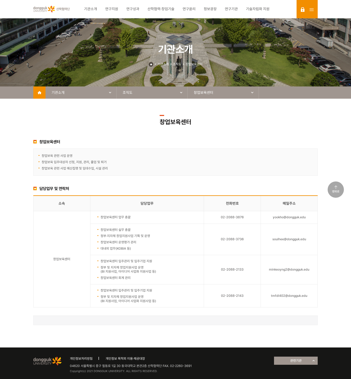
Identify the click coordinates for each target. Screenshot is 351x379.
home (39, 92)
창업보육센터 (194, 64)
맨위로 (335, 191)
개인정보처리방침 (81, 358)
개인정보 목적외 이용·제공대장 (125, 358)
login (303, 9)
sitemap (312, 9)
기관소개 (163, 64)
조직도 (177, 64)
